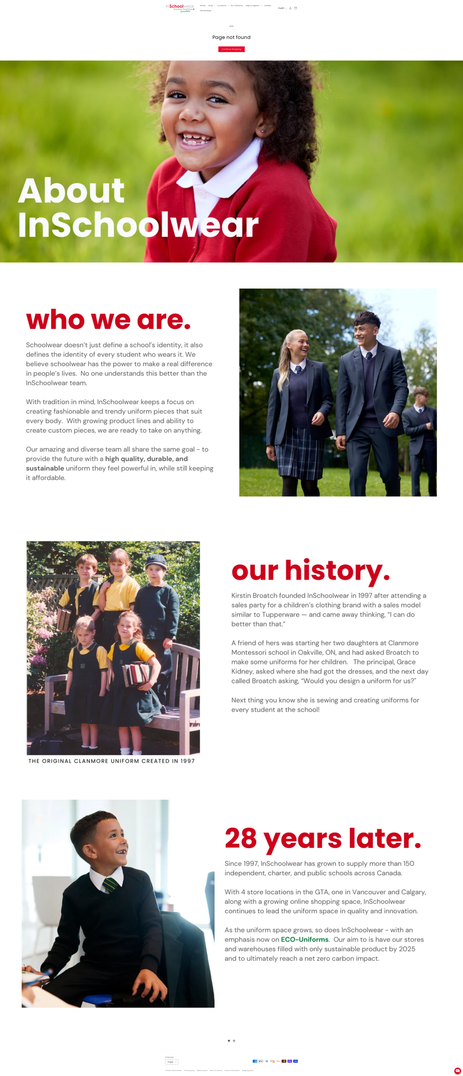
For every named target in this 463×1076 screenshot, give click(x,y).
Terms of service (216, 1070)
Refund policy (202, 1070)
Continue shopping (231, 49)
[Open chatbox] (457, 1071)
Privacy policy (189, 1070)
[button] (211, 5)
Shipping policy (248, 1070)
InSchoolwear (177, 1070)
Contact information (232, 1070)
